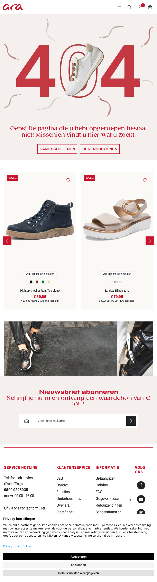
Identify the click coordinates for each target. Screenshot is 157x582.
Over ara (63, 505)
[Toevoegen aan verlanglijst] (68, 180)
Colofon (102, 485)
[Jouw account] (140, 7)
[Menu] (119, 7)
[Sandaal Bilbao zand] (117, 220)
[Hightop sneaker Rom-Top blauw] (40, 220)
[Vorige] (7, 240)
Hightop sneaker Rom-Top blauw (40, 290)
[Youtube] (141, 499)
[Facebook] (141, 485)
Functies (63, 492)
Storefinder (64, 512)
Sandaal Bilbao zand (116, 290)
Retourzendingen (109, 505)
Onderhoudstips (68, 498)
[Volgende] (150, 240)
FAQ (99, 492)
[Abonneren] (131, 421)
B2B (59, 478)
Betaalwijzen (106, 478)
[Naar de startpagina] (13, 7)
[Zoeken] (129, 7)
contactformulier (32, 508)
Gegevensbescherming (113, 498)
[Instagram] (141, 513)
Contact (62, 485)
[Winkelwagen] (150, 7)
